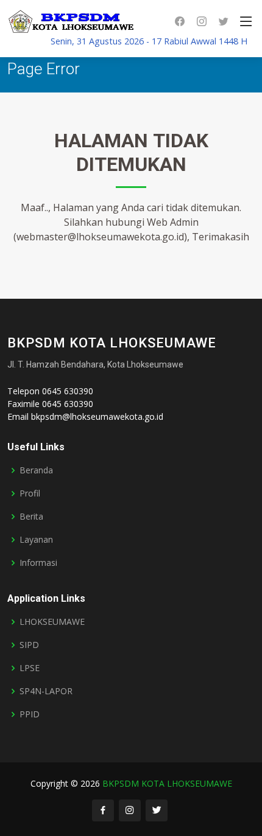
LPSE (29, 668)
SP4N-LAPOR (46, 691)
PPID (29, 714)
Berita (31, 516)
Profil (29, 493)
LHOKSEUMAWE (52, 622)
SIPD (29, 645)
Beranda (36, 470)
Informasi (38, 563)
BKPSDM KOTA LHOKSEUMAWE (167, 783)
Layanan (36, 539)
